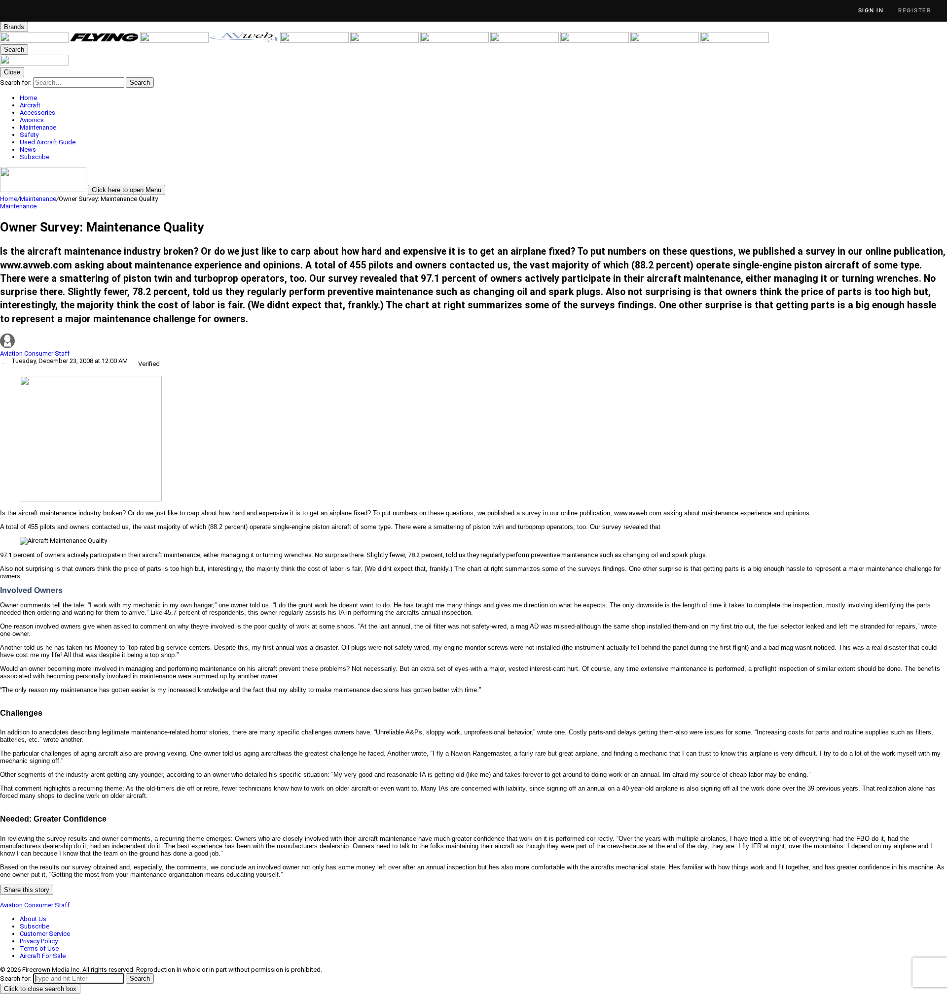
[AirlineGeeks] (175, 40)
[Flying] (105, 40)
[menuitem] (483, 97)
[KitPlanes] (455, 40)
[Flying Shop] (734, 40)
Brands (14, 27)
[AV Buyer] (385, 40)
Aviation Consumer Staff (35, 353)
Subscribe (34, 926)
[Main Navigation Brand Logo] (34, 63)
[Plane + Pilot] (525, 40)
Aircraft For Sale (43, 956)
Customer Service (45, 933)
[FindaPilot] (665, 40)
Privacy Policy (39, 941)
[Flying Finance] (595, 40)
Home (8, 198)
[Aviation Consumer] (35, 40)
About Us (33, 919)
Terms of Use (39, 948)
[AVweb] (245, 40)
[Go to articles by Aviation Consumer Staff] (473, 341)
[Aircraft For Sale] (315, 40)
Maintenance (38, 198)
